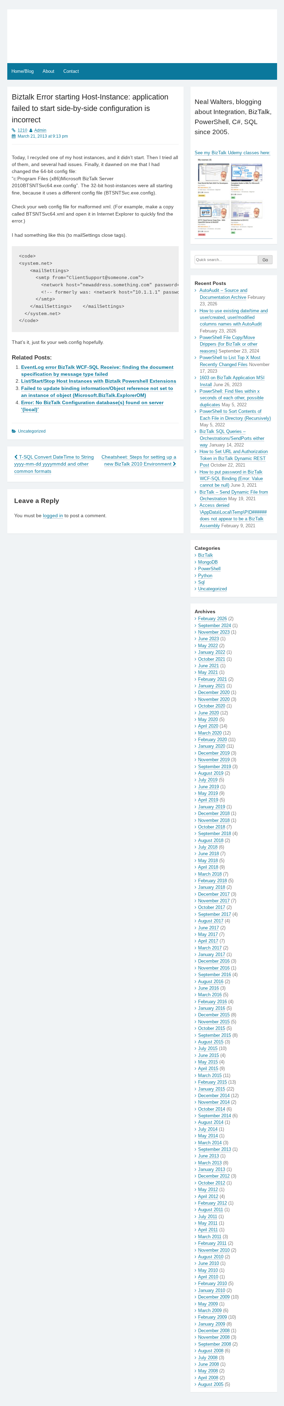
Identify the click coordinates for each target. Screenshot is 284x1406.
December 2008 (214, 1330)
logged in (53, 515)
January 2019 (211, 806)
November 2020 (214, 699)
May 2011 (208, 1223)
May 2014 (208, 1135)
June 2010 (208, 1263)
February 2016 (212, 1001)
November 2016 (214, 968)
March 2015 (210, 1075)
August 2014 (210, 1122)
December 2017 (214, 894)
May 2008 (208, 1370)
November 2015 (214, 1021)
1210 (22, 130)
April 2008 (208, 1377)
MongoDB (208, 562)
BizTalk (205, 555)
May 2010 (208, 1270)
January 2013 (211, 1169)
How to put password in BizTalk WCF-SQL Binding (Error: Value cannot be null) (231, 478)
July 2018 (208, 847)
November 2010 (214, 1250)
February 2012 (212, 1203)
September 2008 (214, 1344)
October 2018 (211, 827)
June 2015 (208, 1055)
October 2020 (211, 706)
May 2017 (208, 934)
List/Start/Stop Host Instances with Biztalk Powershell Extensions (98, 381)
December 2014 (214, 1095)
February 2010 (212, 1283)
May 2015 (208, 1062)
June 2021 (208, 665)
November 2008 (214, 1337)
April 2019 (208, 799)
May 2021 (208, 672)
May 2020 (208, 719)
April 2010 (208, 1276)
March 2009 (210, 1310)
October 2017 (211, 907)
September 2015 (214, 1035)
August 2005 (210, 1384)
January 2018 (211, 887)
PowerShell (209, 568)
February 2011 (212, 1243)
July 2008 (208, 1357)
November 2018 (214, 820)
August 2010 (210, 1256)
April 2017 (208, 941)
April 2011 (208, 1229)
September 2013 (214, 1149)
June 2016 (208, 988)
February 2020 (212, 739)
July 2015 (208, 1048)
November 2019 (214, 759)
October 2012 (211, 1183)
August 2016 (210, 981)
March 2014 (210, 1142)
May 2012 (208, 1189)
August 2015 (210, 1041)
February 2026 (212, 618)
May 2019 (208, 793)
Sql (201, 582)
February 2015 (212, 1082)
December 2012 (214, 1176)
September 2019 (214, 766)
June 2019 (208, 786)
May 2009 (208, 1304)
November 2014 (214, 1102)
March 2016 (210, 994)
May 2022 (208, 645)
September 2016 (214, 974)
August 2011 (210, 1209)
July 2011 (207, 1216)
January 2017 (211, 954)
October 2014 (211, 1109)
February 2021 (212, 679)
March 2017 (210, 948)
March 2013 (210, 1162)
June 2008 (208, 1364)
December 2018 (214, 813)
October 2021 (211, 659)
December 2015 (214, 1014)
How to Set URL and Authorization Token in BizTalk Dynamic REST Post (233, 458)
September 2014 (214, 1115)
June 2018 (208, 853)
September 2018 (214, 833)
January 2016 (211, 1008)
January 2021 (211, 685)
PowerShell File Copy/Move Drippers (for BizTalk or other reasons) (228, 344)
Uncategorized (212, 588)
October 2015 (211, 1028)
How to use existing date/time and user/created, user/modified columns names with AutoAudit (233, 317)
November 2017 (214, 900)
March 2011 (209, 1236)
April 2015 (208, 1068)
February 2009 (212, 1317)
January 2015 (211, 1089)
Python (205, 575)
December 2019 (214, 753)
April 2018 (208, 867)
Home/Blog (22, 71)
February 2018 (212, 880)
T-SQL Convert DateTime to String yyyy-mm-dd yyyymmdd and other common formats (54, 464)
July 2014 (208, 1129)
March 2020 (210, 733)
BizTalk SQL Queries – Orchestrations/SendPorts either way (231, 438)
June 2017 (208, 927)
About (48, 71)
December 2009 (214, 1297)
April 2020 (208, 726)
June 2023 (208, 638)
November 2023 (214, 632)
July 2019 (208, 779)
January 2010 (211, 1290)
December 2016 (214, 961)
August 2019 (210, 773)
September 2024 (214, 625)
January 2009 (211, 1324)
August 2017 (210, 920)
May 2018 (208, 860)
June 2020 (208, 712)
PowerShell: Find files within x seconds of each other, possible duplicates (231, 398)
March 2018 (210, 874)
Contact (71, 71)
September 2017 (214, 914)
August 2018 (210, 840)
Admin (40, 130)
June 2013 (208, 1155)
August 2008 (210, 1350)
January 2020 (211, 746)
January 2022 (211, 652)
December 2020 (214, 692)
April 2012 (208, 1196)
